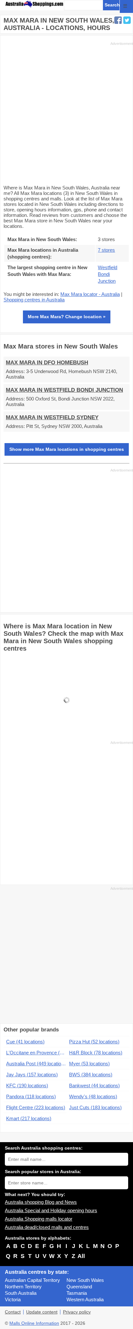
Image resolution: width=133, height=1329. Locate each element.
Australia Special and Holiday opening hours (51, 1210)
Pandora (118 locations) (31, 1096)
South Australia (20, 1293)
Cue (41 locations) (25, 1041)
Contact (13, 1312)
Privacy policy (77, 1312)
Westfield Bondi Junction (107, 274)
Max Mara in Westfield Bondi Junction (64, 390)
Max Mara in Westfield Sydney (52, 417)
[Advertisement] (66, 112)
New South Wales (85, 1280)
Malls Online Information (34, 1323)
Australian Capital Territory (32, 1280)
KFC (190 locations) (27, 1085)
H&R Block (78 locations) (95, 1052)
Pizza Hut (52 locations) (94, 1041)
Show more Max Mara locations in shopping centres (66, 449)
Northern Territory (23, 1286)
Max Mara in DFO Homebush (47, 363)
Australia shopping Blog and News (41, 1202)
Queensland (79, 1286)
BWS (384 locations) (90, 1074)
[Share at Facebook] (118, 20)
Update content (41, 1312)
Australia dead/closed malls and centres (47, 1227)
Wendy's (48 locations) (93, 1096)
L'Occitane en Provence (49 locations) (36, 1052)
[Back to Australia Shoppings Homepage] (34, 4)
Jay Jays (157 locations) (32, 1074)
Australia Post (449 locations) (36, 1063)
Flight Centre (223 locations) (35, 1107)
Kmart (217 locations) (28, 1118)
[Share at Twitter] (127, 20)
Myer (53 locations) (89, 1063)
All (81, 1256)
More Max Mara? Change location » (67, 316)
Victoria (13, 1299)
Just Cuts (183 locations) (95, 1107)
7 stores (106, 250)
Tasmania (76, 1293)
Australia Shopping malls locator (38, 1219)
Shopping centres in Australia (34, 299)
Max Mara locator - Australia (90, 294)
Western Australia (85, 1299)
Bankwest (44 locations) (94, 1085)
